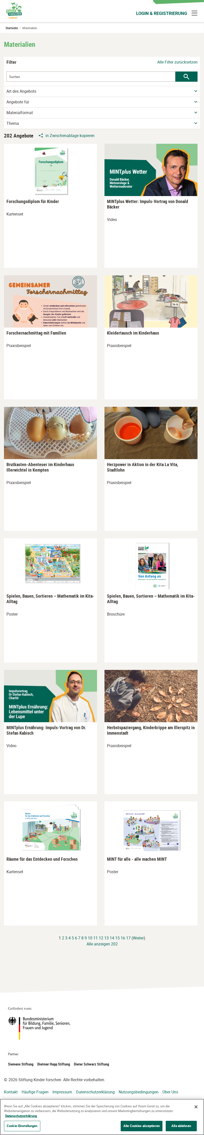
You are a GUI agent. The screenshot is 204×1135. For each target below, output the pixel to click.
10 (90, 938)
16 (123, 938)
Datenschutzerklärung (95, 1092)
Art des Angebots (21, 91)
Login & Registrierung (161, 13)
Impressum (62, 1092)
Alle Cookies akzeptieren (141, 1126)
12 (101, 938)
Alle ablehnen (181, 1126)
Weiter (138, 938)
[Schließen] (196, 1106)
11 (95, 938)
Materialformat (19, 112)
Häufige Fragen (35, 1092)
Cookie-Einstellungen (22, 1126)
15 (117, 938)
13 (106, 938)
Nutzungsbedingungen (138, 1092)
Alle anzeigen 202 (102, 944)
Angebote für (17, 102)
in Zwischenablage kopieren (70, 135)
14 (112, 938)
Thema (12, 123)
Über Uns (170, 1092)
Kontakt (11, 1092)
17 (128, 938)
